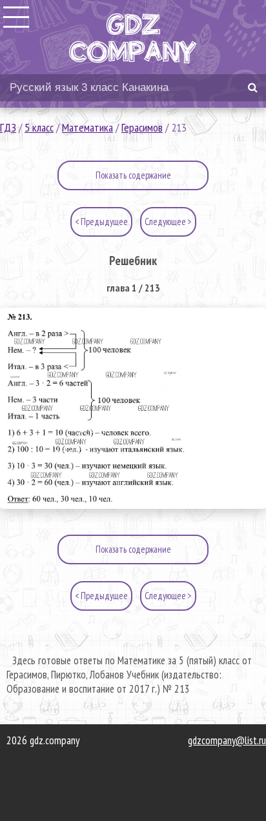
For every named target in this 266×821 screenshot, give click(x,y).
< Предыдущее (101, 221)
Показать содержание (133, 175)
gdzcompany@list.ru (227, 740)
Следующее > (168, 221)
